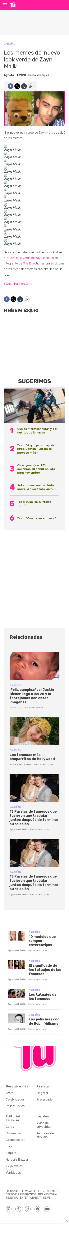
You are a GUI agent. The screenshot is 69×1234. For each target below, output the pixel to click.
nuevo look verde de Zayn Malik (28, 258)
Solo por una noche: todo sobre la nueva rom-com (35, 487)
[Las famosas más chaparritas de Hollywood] (34, 731)
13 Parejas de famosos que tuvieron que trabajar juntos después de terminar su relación (34, 817)
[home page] (13, 5)
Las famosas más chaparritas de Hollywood (32, 757)
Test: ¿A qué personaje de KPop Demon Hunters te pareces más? (36, 448)
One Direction (32, 263)
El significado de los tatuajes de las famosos (45, 969)
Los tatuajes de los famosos (43, 996)
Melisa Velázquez (38, 75)
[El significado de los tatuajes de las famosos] (16, 965)
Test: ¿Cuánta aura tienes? (36, 518)
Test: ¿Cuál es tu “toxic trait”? (34, 503)
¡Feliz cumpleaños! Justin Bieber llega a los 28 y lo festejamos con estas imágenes (32, 696)
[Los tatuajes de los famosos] (16, 994)
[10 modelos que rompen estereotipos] (16, 936)
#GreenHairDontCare (18, 284)
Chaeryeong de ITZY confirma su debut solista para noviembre (36, 468)
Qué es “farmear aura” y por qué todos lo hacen (37, 430)
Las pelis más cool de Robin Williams (44, 1021)
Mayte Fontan (36, 707)
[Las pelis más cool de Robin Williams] (16, 1018)
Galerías (9, 43)
